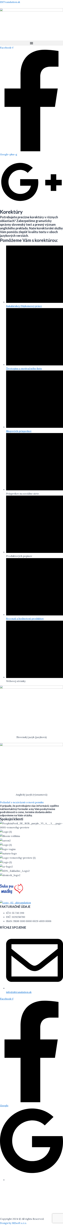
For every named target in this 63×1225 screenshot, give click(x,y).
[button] (31, 43)
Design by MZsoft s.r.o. (13, 1223)
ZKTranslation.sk (10, 2)
